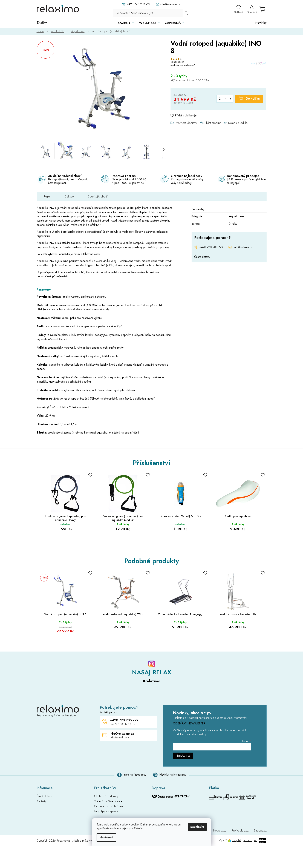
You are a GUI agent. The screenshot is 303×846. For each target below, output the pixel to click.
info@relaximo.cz (244, 247)
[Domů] (42, 31)
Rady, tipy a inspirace (106, 811)
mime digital (250, 840)
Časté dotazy (202, 257)
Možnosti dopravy (186, 123)
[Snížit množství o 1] (225, 99)
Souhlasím (197, 827)
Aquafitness (236, 216)
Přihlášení (252, 12)
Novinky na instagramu (172, 775)
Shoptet (236, 840)
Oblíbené (238, 12)
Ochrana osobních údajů (108, 806)
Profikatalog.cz (240, 830)
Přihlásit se (183, 756)
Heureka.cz (219, 830)
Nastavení (106, 837)
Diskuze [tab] (69, 196)
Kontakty (41, 801)
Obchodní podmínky (106, 796)
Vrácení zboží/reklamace (108, 801)
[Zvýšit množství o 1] (230, 99)
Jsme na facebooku (134, 775)
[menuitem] (42, 22)
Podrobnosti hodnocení (183, 65)
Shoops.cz (260, 830)
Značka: (258, 63)
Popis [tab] (47, 196)
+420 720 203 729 (211, 247)
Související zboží (97, 196)
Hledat (186, 13)
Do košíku (253, 98)
